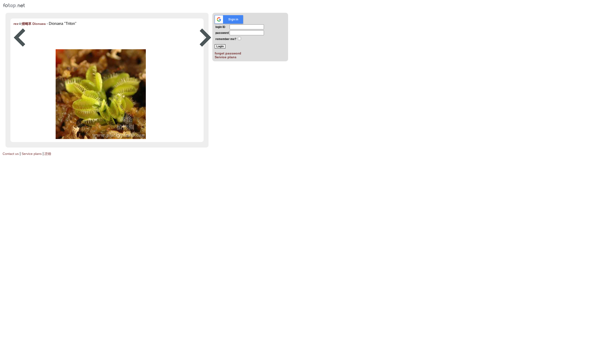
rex (15, 24)
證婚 (48, 154)
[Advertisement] (112, 37)
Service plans (225, 57)
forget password (228, 53)
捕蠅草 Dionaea (34, 24)
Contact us (11, 154)
